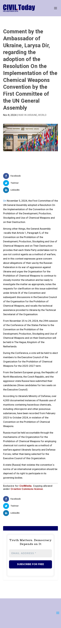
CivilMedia (25, 485)
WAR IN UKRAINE (27, 114)
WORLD (42, 114)
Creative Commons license (27, 489)
